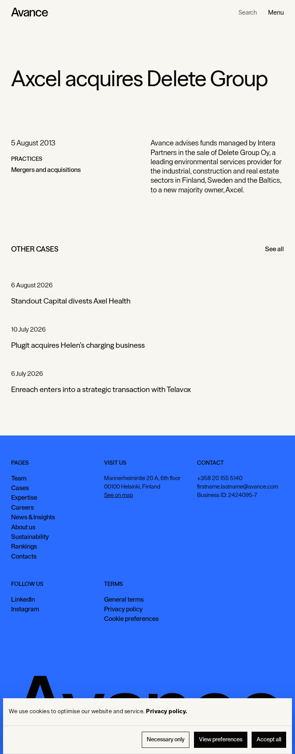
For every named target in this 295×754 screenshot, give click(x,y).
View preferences (220, 739)
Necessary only (165, 739)
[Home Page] (29, 12)
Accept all (269, 739)
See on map (118, 495)
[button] (276, 12)
